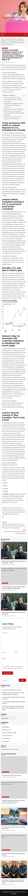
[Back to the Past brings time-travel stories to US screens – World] (14, 550)
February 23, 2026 (10, 830)
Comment (5, 632)
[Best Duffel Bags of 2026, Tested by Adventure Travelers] (14, 843)
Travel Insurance (6, 738)
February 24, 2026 (10, 803)
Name (4, 652)
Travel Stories (5, 48)
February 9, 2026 (10, 615)
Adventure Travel (6, 729)
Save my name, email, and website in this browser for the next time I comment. (13, 667)
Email (16, 652)
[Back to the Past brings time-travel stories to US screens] (14, 602)
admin (4, 62)
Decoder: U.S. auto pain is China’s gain (13, 109)
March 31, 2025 (10, 62)
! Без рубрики (5, 727)
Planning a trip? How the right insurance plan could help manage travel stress (13, 693)
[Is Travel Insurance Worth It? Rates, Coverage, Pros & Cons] (14, 816)
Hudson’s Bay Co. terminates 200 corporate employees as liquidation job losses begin (14, 112)
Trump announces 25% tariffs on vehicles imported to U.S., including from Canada (13, 99)
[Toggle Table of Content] (23, 95)
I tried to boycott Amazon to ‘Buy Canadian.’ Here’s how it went (12, 117)
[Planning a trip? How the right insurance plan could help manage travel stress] (14, 790)
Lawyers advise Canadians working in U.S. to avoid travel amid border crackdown (13, 105)
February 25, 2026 (10, 777)
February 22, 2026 (10, 856)
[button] (2, 34)
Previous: (13, 525)
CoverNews (21, 891)
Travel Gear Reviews (7, 735)
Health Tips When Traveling (9, 732)
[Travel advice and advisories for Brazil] (14, 765)
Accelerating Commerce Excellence (9, 749)
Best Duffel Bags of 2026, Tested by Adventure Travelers (14, 702)
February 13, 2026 (10, 564)
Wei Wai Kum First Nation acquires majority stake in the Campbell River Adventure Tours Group (13, 708)
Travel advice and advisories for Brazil (11, 690)
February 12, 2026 (10, 590)
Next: (15, 531)
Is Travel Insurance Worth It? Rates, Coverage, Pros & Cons (13, 698)
